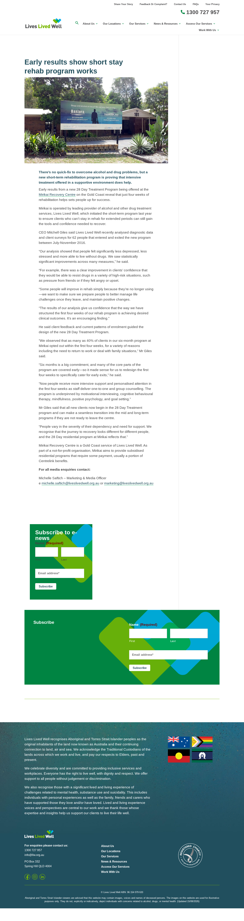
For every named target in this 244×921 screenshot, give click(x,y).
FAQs (196, 4)
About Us (88, 23)
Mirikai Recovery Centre (57, 194)
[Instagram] (35, 877)
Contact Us (180, 4)
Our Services (137, 23)
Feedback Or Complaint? (153, 4)
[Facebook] (27, 877)
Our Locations (112, 23)
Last (64, 559)
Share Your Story (123, 4)
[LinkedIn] (42, 877)
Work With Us (207, 30)
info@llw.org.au (34, 854)
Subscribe (46, 586)
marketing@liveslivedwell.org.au (128, 483)
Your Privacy (212, 4)
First (38, 559)
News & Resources (166, 23)
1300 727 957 (202, 12)
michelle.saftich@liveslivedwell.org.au (70, 483)
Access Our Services (199, 23)
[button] (77, 24)
